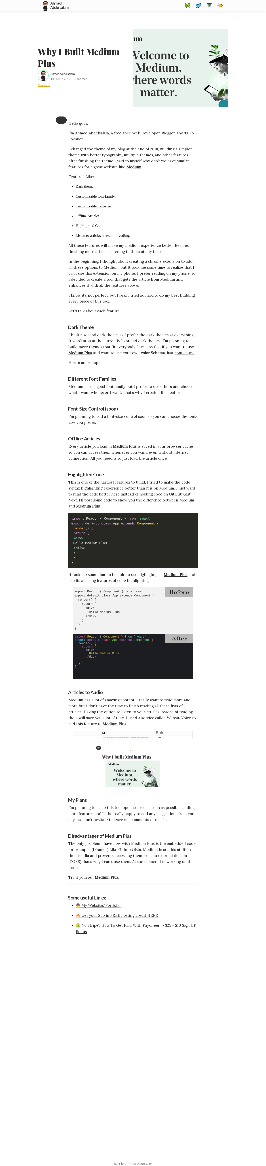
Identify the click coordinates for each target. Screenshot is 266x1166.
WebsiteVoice (179, 717)
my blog (118, 149)
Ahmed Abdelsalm (138, 1163)
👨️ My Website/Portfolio (98, 905)
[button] (61, 120)
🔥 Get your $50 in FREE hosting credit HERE (117, 915)
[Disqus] (133, 987)
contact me (185, 352)
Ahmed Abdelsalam (62, 73)
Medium (44, 85)
